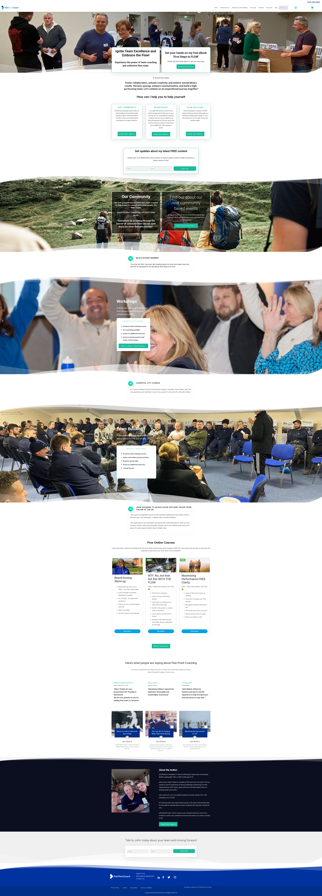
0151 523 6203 (313, 2)
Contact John (184, 851)
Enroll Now (127, 631)
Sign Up (185, 168)
